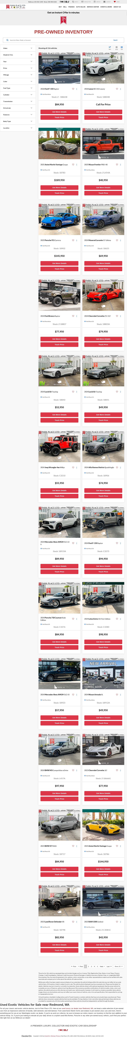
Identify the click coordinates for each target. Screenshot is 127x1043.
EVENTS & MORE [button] (106, 7)
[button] (78, 67)
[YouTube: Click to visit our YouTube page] (62, 2)
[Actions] (76, 89)
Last (109, 966)
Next (102, 966)
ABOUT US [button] (117, 7)
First (74, 966)
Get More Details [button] (59, 112)
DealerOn (47, 1036)
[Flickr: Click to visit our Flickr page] (66, 2)
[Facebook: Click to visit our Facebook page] (60, 2)
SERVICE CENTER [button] (93, 7)
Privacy (58, 1036)
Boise (45, 2)
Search (115, 40)
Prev (81, 966)
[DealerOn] (27, 1036)
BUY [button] (60, 7)
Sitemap (53, 1036)
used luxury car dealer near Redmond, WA (77, 1008)
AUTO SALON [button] (80, 7)
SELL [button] (65, 7)
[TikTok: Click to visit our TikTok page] (68, 2)
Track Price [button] (59, 117)
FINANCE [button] (71, 7)
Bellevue (31, 2)
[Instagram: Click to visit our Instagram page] (64, 2)
